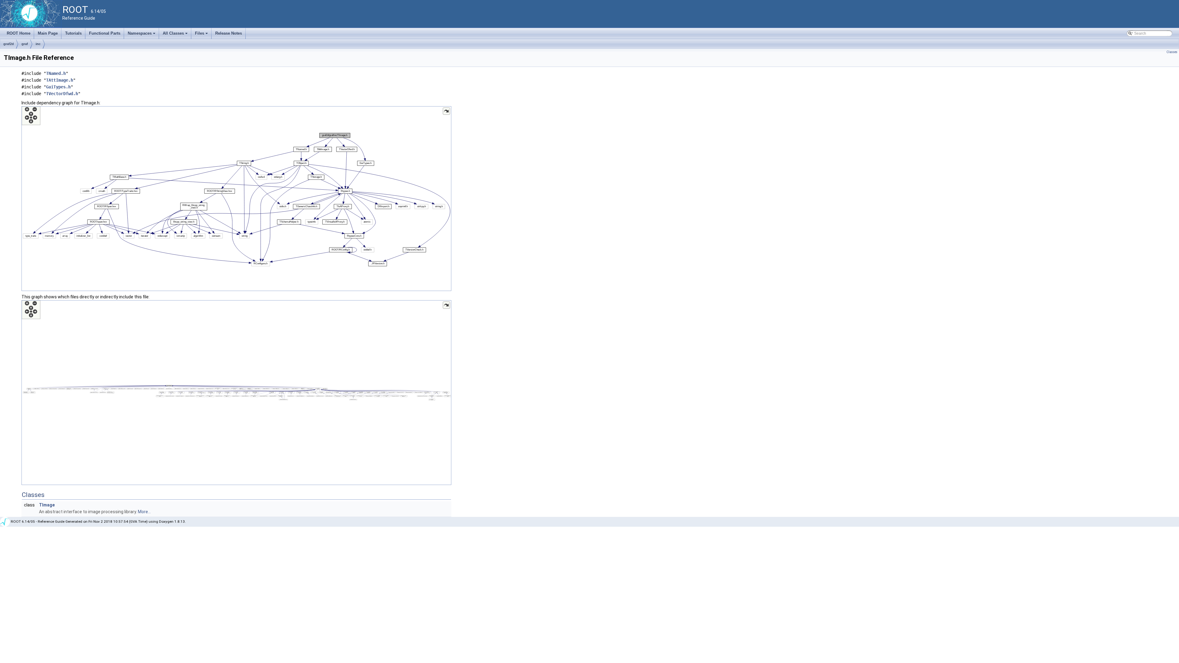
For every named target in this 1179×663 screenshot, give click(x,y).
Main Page (48, 33)
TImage (47, 504)
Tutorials (73, 33)
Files (202, 35)
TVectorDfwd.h (62, 93)
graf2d (8, 44)
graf (24, 44)
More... (144, 511)
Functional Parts (104, 33)
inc (38, 44)
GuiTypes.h (58, 86)
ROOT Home (18, 33)
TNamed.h (56, 73)
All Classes (176, 35)
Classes (1171, 52)
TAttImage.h (59, 80)
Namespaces (142, 35)
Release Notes (228, 33)
